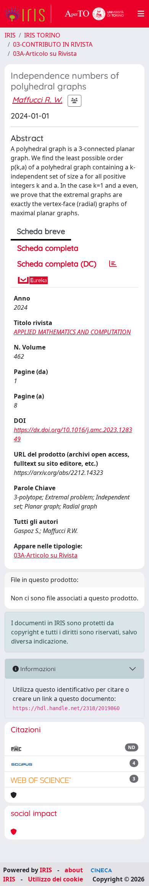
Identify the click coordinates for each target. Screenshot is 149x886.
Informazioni (37, 669)
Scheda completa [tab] (47, 248)
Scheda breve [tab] (41, 231)
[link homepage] (28, 14)
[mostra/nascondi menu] (141, 14)
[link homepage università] (94, 14)
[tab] (113, 264)
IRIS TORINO (42, 35)
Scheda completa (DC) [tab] (56, 263)
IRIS (10, 35)
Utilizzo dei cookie (55, 879)
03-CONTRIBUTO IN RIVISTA (52, 44)
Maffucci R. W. (37, 99)
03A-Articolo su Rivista (45, 53)
